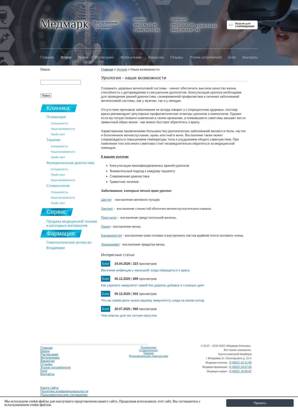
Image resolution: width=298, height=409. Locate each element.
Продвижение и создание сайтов (50, 379)
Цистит (106, 199)
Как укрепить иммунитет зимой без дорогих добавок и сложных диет (152, 285)
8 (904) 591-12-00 (146, 30)
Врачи (83, 57)
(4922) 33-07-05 (182, 24)
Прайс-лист (58, 134)
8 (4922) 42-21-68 (240, 362)
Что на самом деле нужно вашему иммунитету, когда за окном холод (152, 300)
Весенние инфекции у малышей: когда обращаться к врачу (145, 270)
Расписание (104, 57)
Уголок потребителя (206, 57)
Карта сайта (49, 388)
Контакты (250, 57)
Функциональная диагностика (70, 163)
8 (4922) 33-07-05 (240, 367)
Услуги (65, 57)
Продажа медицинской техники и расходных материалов (71, 223)
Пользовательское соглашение (63, 395)
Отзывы (176, 57)
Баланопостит (111, 235)
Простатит (109, 217)
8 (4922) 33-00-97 (240, 371)
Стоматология (58, 186)
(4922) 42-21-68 (145, 24)
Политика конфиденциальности (64, 391)
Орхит (105, 226)
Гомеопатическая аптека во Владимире (68, 245)
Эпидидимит (110, 244)
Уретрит (107, 208)
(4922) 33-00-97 (182, 30)
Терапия (53, 140)
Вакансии (156, 57)
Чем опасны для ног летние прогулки (129, 315)
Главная (47, 57)
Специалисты (59, 123)
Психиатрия (56, 117)
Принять (260, 403)
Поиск (45, 69)
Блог (232, 57)
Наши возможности (63, 128)
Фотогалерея (131, 57)
